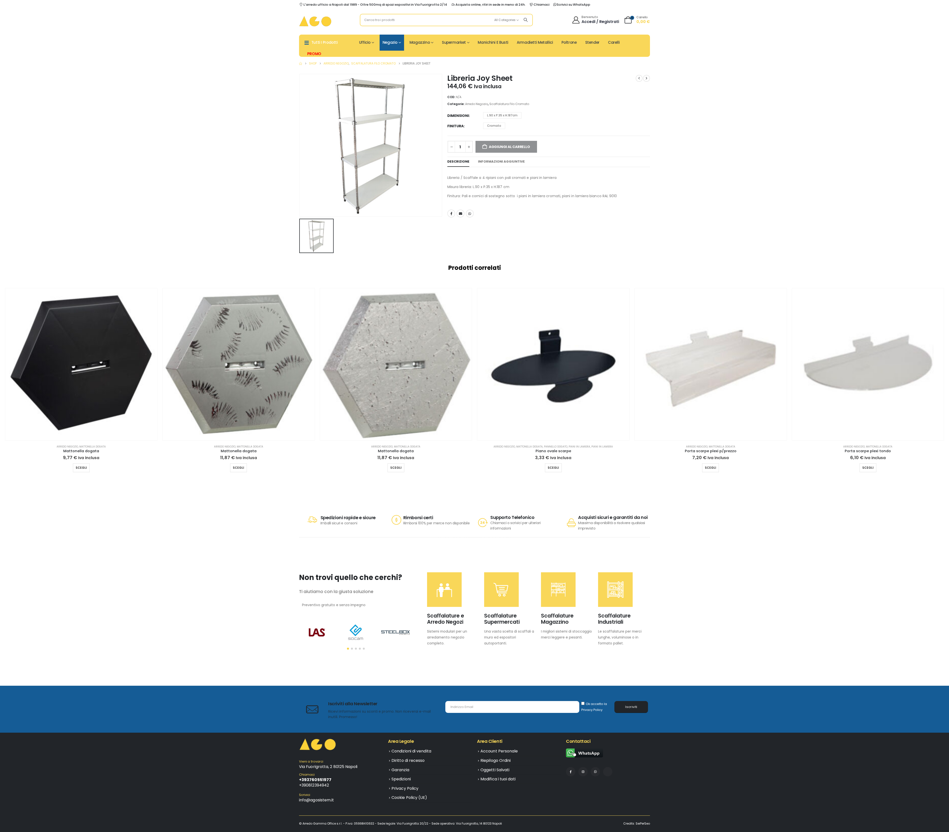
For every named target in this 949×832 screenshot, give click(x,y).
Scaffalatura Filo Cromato (509, 104)
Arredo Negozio (476, 104)
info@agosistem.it (316, 800)
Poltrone (569, 42)
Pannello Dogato (555, 446)
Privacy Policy (592, 710)
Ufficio (364, 42)
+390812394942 (314, 785)
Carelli (614, 42)
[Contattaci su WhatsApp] (584, 753)
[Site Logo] (315, 21)
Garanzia (400, 770)
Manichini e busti (493, 42)
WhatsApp (470, 213)
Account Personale (499, 751)
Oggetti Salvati (494, 770)
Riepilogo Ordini (495, 760)
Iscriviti (631, 707)
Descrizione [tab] (458, 161)
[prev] (639, 78)
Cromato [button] (494, 126)
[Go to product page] (81, 364)
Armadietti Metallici (535, 42)
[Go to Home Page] (300, 63)
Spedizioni (401, 779)
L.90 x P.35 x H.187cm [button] (502, 115)
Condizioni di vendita (411, 751)
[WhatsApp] (595, 771)
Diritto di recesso (408, 760)
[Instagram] (583, 771)
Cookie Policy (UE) (409, 797)
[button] (6, 383)
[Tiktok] (607, 771)
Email (460, 213)
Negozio (390, 42)
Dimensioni (458, 115)
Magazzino (420, 42)
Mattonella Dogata (92, 446)
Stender (592, 42)
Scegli (81, 468)
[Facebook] (570, 771)
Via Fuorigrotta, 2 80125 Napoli (328, 766)
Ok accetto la (594, 707)
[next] (646, 78)
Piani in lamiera (579, 446)
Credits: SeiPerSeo (636, 823)
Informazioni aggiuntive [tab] (501, 161)
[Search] (525, 20)
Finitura (455, 126)
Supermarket (454, 42)
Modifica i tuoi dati (498, 779)
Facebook (451, 213)
